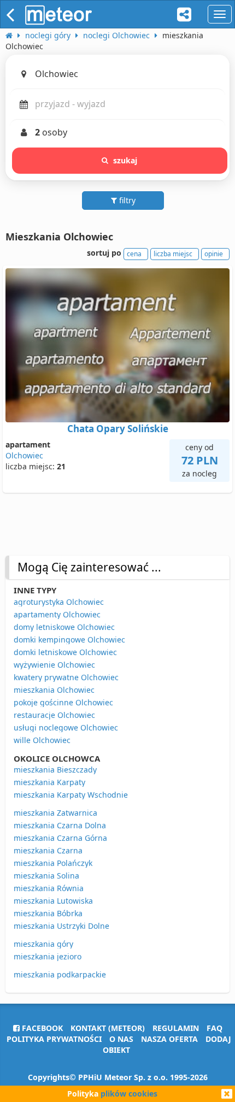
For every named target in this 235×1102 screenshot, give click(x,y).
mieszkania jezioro (47, 956)
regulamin (175, 1028)
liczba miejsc (173, 253)
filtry (126, 200)
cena (134, 253)
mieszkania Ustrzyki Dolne (61, 926)
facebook (41, 1028)
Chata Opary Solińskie (117, 428)
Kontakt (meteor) (107, 1028)
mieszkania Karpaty (49, 782)
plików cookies (129, 1093)
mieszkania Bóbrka (48, 913)
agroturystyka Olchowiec (59, 602)
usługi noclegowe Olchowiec (66, 727)
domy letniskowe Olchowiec (64, 627)
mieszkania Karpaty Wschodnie (71, 794)
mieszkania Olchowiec (54, 690)
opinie (213, 253)
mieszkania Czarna (48, 850)
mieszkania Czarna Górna (60, 838)
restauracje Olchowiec (54, 715)
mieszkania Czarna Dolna (60, 825)
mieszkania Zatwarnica (55, 813)
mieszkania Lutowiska (53, 900)
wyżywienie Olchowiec (54, 664)
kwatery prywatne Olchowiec (66, 677)
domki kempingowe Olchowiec (69, 639)
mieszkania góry (43, 944)
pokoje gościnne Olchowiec (63, 702)
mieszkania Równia (49, 888)
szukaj (125, 160)
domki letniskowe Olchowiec (65, 652)
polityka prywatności (54, 1039)
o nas (121, 1039)
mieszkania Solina (46, 875)
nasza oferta (169, 1039)
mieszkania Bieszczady (55, 769)
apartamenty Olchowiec (57, 614)
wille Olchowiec (42, 740)
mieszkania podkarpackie (60, 974)
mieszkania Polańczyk (53, 863)
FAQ (214, 1028)
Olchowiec (24, 455)
